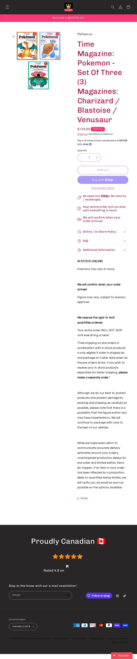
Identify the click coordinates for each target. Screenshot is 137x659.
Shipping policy (96, 639)
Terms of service (119, 642)
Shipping (82, 134)
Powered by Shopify (41, 638)
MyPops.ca (24, 638)
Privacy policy (79, 639)
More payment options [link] (102, 188)
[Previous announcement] (6, 18)
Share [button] (84, 498)
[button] (7, 7)
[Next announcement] (130, 18)
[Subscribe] (68, 595)
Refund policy (61, 639)
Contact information (118, 639)
